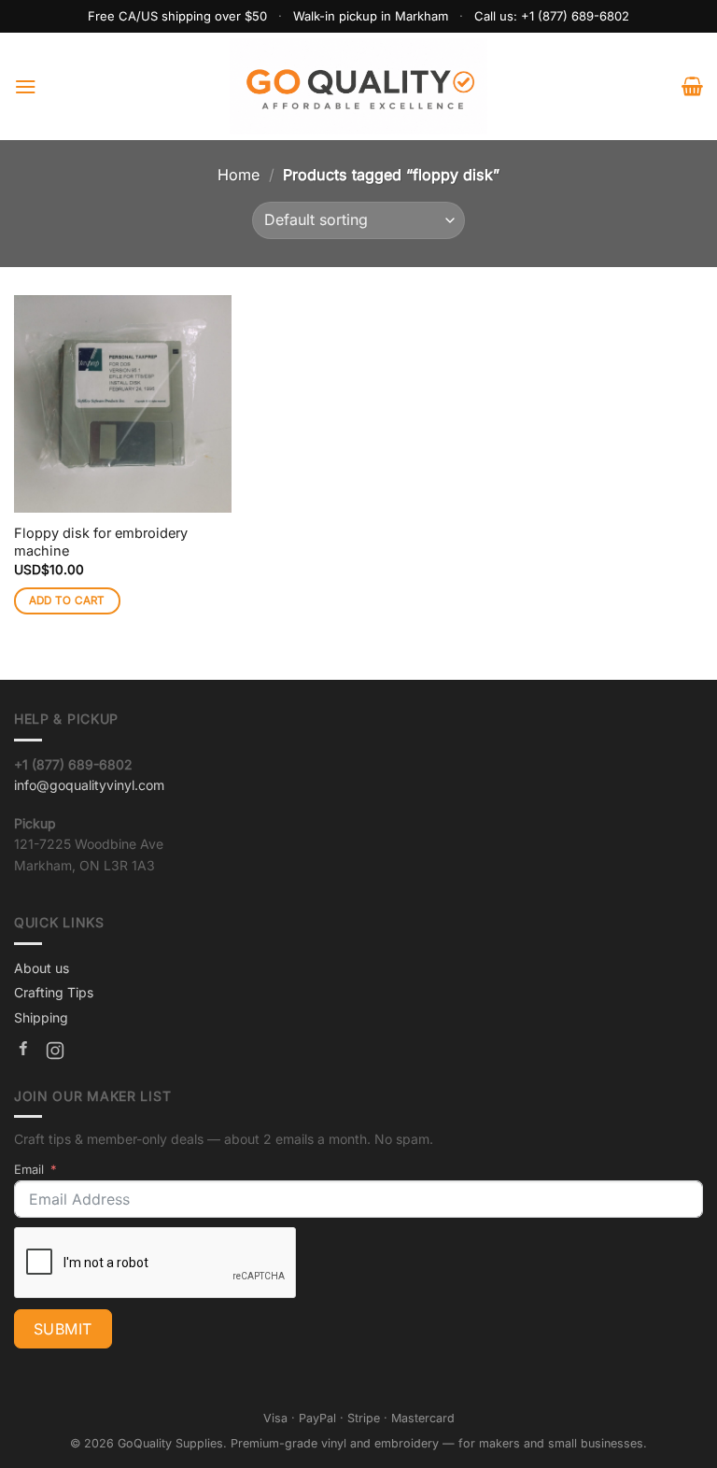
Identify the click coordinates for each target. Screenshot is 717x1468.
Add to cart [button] (67, 600)
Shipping (41, 1017)
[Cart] (692, 85)
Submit (63, 1329)
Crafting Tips (53, 992)
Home (239, 174)
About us (41, 968)
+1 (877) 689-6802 (575, 15)
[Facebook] (23, 1053)
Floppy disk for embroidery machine (101, 542)
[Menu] (25, 86)
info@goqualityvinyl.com (89, 785)
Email (29, 1169)
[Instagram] (55, 1053)
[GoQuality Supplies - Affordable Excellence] (359, 86)
